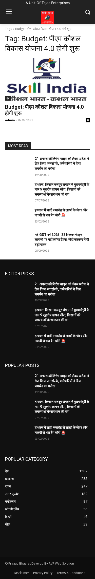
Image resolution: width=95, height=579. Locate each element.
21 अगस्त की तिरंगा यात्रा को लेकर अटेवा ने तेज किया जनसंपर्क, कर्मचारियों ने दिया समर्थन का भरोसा (62, 164)
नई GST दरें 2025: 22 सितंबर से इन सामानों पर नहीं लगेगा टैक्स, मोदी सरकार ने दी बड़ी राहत (62, 240)
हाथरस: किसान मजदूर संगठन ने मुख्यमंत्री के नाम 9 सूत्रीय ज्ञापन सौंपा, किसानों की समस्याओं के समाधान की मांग (62, 189)
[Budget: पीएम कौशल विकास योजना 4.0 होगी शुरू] (47, 79)
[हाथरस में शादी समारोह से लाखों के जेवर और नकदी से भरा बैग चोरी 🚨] (18, 217)
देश (8, 98)
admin (10, 120)
